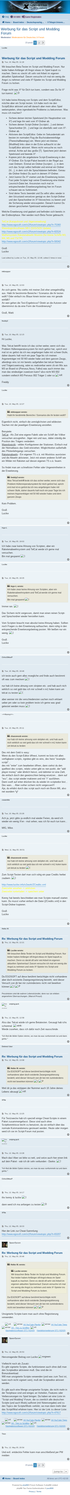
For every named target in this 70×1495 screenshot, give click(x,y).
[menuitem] (5, 17)
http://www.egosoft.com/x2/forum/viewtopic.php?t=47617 (31, 1412)
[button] (43, 43)
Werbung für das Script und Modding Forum (30, 31)
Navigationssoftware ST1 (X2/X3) (20, 1330)
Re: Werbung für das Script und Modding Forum (32, 938)
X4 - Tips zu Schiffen (20, 1328)
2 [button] (39, 42)
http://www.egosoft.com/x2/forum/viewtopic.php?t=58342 (31, 241)
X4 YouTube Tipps (59, 1324)
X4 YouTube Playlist (32, 1324)
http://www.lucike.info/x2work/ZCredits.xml (24, 884)
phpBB (25, 1485)
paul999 (50, 1488)
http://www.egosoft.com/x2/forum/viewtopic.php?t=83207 (31, 1234)
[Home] (35, 7)
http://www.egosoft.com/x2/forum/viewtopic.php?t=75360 (31, 224)
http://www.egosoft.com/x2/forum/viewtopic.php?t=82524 (31, 231)
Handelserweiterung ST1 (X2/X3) (51, 1330)
